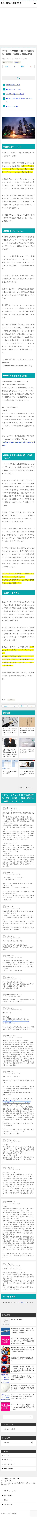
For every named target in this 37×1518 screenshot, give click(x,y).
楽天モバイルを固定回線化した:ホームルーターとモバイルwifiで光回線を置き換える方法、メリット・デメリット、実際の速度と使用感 (22, 1341)
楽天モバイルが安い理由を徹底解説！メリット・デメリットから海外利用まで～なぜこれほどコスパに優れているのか (22, 1407)
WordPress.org (8, 1468)
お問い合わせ (8, 1495)
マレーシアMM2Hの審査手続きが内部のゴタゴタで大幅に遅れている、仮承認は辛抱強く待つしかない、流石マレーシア (10, 753)
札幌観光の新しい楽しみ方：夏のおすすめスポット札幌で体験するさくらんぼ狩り (22, 1377)
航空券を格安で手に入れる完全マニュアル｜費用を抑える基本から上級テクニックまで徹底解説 (22, 1330)
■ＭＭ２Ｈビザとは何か (13, 89)
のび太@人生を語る (11, 3)
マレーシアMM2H (7, 62)
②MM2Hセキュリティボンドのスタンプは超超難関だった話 (27, 751)
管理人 (6, 1500)
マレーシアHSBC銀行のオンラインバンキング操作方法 (27, 773)
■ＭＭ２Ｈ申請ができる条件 (15, 94)
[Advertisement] (18, 26)
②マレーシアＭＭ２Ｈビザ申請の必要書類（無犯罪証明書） (27, 730)
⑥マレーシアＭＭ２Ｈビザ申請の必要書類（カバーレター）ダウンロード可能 (9, 731)
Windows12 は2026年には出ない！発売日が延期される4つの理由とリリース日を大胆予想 (23, 1349)
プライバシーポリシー (11, 1491)
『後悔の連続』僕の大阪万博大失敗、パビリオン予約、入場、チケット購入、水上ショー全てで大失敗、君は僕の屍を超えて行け (22, 1369)
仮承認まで (18, 62)
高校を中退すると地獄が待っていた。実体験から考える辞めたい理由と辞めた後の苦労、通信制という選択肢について (22, 1388)
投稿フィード (8, 1459)
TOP (11, 1478)
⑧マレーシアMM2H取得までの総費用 (10, 772)
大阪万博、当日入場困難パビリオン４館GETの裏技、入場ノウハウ (22, 1358)
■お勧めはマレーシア (13, 85)
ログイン (22, 1302)
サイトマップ (8, 1504)
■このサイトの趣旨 (12, 106)
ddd (16, 1319)
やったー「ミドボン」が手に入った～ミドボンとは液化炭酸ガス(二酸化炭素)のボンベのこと (22, 1396)
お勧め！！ (11, 700)
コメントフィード (9, 1464)
